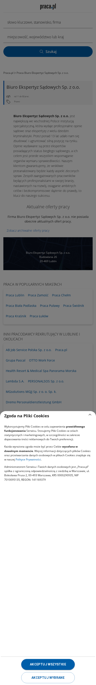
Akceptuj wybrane (48, 677)
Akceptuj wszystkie (48, 664)
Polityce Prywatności (28, 459)
